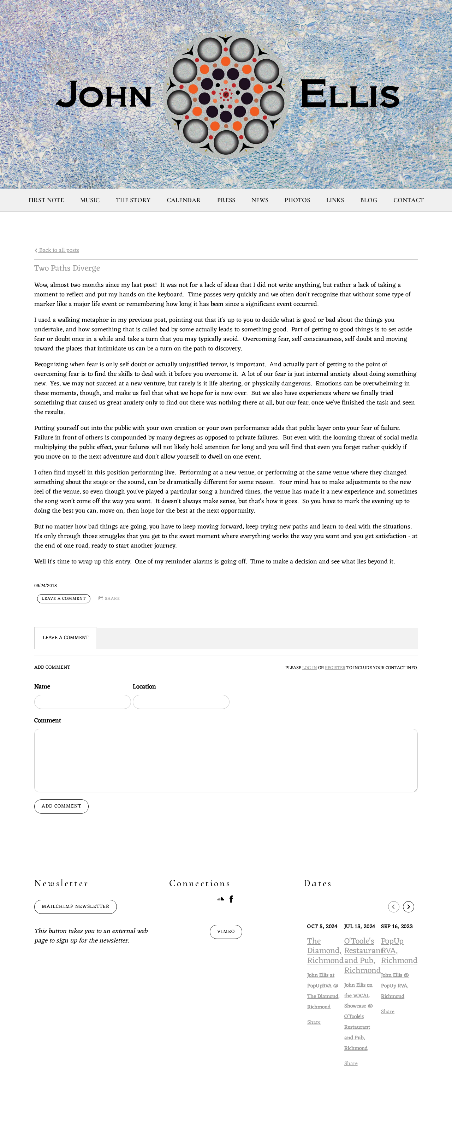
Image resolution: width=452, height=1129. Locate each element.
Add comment (61, 806)
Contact (408, 200)
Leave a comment (64, 599)
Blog (368, 200)
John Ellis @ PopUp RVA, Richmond (395, 986)
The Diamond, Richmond (325, 951)
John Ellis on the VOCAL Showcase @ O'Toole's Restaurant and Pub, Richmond (358, 1017)
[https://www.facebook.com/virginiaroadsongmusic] (231, 900)
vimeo (226, 931)
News (259, 200)
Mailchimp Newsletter (75, 906)
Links (335, 200)
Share (112, 599)
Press (226, 200)
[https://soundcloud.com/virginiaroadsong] (220, 900)
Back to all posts (58, 250)
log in (309, 668)
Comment (47, 721)
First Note (46, 200)
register (335, 668)
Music (90, 200)
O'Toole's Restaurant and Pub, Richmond (363, 956)
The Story (133, 200)
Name (42, 687)
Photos (297, 200)
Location (144, 687)
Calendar (184, 200)
